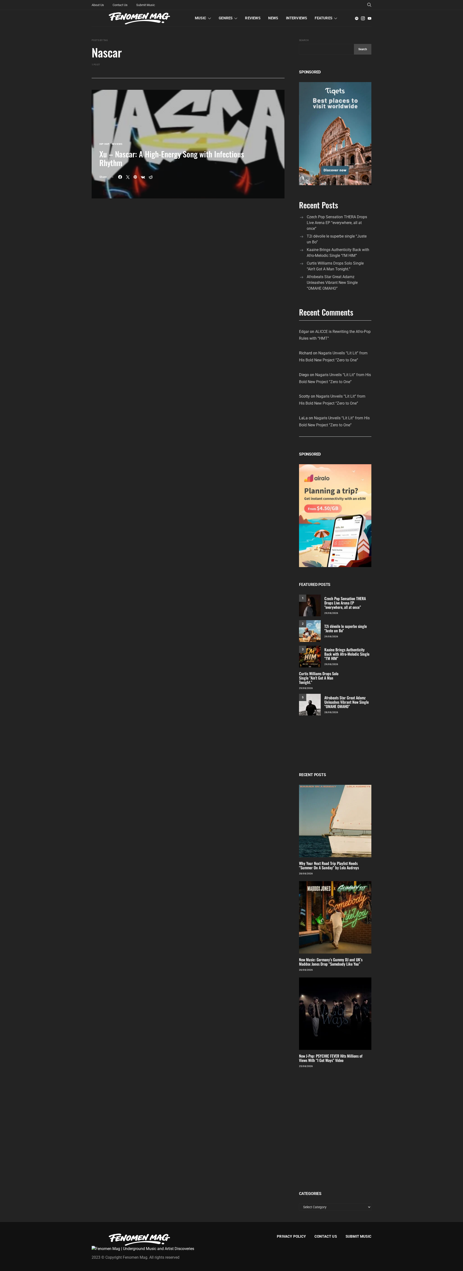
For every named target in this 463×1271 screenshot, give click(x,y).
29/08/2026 (331, 613)
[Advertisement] (335, 744)
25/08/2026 (306, 1066)
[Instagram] (363, 18)
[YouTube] (369, 18)
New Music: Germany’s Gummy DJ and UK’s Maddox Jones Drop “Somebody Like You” (330, 962)
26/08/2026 (306, 970)
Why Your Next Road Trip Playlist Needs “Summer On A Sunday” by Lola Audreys (329, 865)
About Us (98, 5)
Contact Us (120, 5)
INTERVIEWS (296, 18)
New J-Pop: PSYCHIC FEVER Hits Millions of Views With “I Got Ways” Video (330, 1058)
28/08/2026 (331, 712)
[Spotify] (356, 18)
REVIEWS (252, 18)
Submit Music (145, 5)
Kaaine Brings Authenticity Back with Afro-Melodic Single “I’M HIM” (338, 252)
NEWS (273, 18)
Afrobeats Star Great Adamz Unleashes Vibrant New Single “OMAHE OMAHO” (332, 282)
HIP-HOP (104, 144)
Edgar (304, 331)
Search (304, 40)
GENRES (225, 18)
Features (323, 18)
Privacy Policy (291, 1236)
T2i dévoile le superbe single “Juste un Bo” (337, 239)
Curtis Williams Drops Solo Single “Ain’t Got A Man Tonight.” (335, 266)
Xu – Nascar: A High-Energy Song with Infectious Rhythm (171, 158)
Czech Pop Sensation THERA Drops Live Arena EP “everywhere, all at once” (337, 223)
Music (200, 18)
